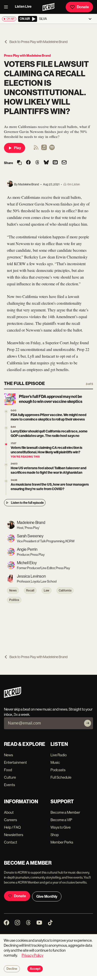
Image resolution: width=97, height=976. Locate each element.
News (13, 590)
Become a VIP (61, 820)
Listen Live (23, 6)
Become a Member (65, 812)
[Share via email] (64, 163)
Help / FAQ (12, 827)
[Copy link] (19, 163)
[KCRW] (12, 696)
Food (8, 770)
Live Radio (58, 755)
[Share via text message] (55, 163)
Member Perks (61, 842)
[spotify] (52, 149)
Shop (54, 835)
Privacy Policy (32, 955)
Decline (11, 969)
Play (17, 148)
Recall (30, 590)
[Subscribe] (87, 723)
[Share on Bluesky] (46, 163)
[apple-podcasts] (44, 149)
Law (46, 590)
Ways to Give (60, 827)
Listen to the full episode (27, 503)
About (9, 812)
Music (55, 762)
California (65, 590)
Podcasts (57, 770)
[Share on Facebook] (28, 163)
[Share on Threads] (37, 163)
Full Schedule (60, 777)
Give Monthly (46, 896)
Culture (10, 777)
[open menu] (7, 6)
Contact (10, 842)
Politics (14, 600)
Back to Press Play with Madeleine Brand (38, 42)
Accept (35, 969)
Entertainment (15, 762)
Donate (83, 7)
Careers (10, 820)
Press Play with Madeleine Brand (27, 55)
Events (9, 785)
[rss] (36, 149)
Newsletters (13, 835)
